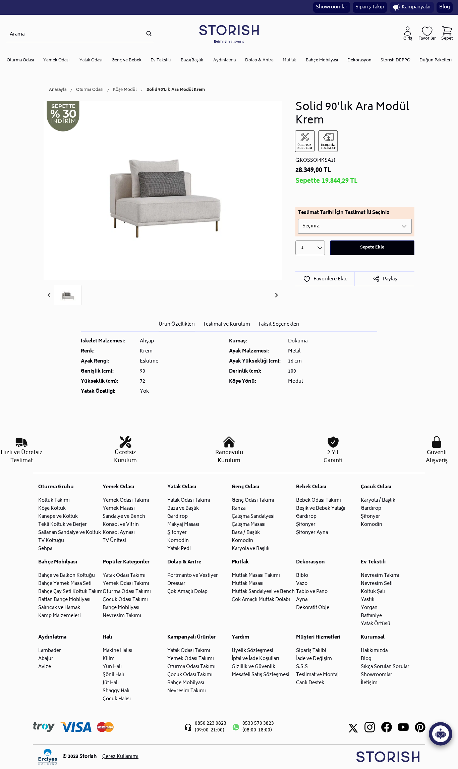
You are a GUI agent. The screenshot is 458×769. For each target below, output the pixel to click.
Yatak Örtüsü (375, 624)
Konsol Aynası (119, 533)
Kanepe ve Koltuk (58, 516)
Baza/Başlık (192, 60)
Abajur (45, 659)
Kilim (109, 659)
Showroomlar (331, 7)
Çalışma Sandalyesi (253, 516)
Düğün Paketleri (435, 60)
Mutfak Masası (248, 584)
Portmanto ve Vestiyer (192, 575)
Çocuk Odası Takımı (125, 600)
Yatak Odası (90, 60)
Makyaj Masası (183, 524)
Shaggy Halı (116, 691)
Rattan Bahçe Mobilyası (64, 600)
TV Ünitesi (114, 541)
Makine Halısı (117, 651)
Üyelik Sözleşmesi (252, 651)
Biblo (302, 575)
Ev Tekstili (161, 60)
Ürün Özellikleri (177, 324)
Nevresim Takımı (122, 616)
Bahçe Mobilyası (322, 60)
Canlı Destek (310, 683)
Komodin (178, 541)
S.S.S (302, 667)
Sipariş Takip (369, 7)
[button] (67, 295)
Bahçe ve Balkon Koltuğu (66, 575)
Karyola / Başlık (378, 500)
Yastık (368, 600)
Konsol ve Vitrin (121, 524)
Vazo (301, 584)
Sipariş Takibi (311, 651)
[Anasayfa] (229, 33)
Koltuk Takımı (54, 500)
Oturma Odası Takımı (127, 592)
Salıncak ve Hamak (59, 608)
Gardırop (177, 516)
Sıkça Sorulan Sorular (385, 667)
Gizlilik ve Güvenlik (253, 667)
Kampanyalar (416, 7)
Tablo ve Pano (312, 592)
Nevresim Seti (377, 584)
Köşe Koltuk (52, 508)
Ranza (238, 508)
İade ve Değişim (314, 659)
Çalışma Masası (249, 524)
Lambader (49, 651)
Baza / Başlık (246, 533)
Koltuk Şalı (373, 592)
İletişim (369, 683)
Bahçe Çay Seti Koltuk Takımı (71, 592)
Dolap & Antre (259, 60)
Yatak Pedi (179, 549)
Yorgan (369, 608)
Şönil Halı (113, 675)
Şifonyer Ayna (312, 533)
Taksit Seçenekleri (278, 324)
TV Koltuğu (51, 541)
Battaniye (371, 616)
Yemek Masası (119, 508)
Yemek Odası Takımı (126, 500)
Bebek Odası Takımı (318, 500)
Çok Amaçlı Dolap (187, 592)
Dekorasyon (359, 60)
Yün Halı (112, 667)
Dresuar (176, 584)
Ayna (301, 600)
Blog (444, 7)
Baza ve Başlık (183, 508)
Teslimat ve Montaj (317, 675)
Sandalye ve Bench (124, 516)
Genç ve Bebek (126, 60)
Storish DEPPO (395, 60)
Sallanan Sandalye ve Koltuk (69, 533)
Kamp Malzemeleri (59, 616)
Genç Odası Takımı (253, 500)
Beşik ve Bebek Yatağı (320, 508)
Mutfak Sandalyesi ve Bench (263, 592)
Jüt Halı (111, 683)
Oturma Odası (20, 60)
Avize (44, 667)
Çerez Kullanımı (120, 757)
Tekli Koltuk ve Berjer (62, 524)
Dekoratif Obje (312, 608)
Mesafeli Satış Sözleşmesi (260, 675)
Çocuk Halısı (117, 699)
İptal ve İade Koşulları (255, 659)
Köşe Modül (125, 90)
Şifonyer (177, 533)
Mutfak (289, 60)
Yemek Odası (56, 60)
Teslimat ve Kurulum (226, 324)
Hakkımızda (374, 651)
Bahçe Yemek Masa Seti (65, 584)
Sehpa (45, 549)
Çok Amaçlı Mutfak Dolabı (261, 600)
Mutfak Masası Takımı (256, 575)
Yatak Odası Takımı (188, 500)
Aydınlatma (224, 60)
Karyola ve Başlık (251, 549)
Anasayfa (57, 90)
